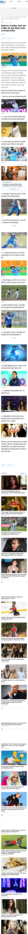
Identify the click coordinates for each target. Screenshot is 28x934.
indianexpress (3, 162)
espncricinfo (3, 301)
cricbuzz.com (3, 412)
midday (2, 216)
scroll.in (2, 138)
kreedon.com (3, 362)
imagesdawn (3, 387)
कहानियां (19, 1)
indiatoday (3, 249)
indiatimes (3, 276)
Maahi (3, 34)
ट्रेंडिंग (11, 1)
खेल (7, 17)
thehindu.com (3, 329)
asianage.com (3, 67)
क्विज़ (27, 1)
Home (2, 17)
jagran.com (3, 113)
